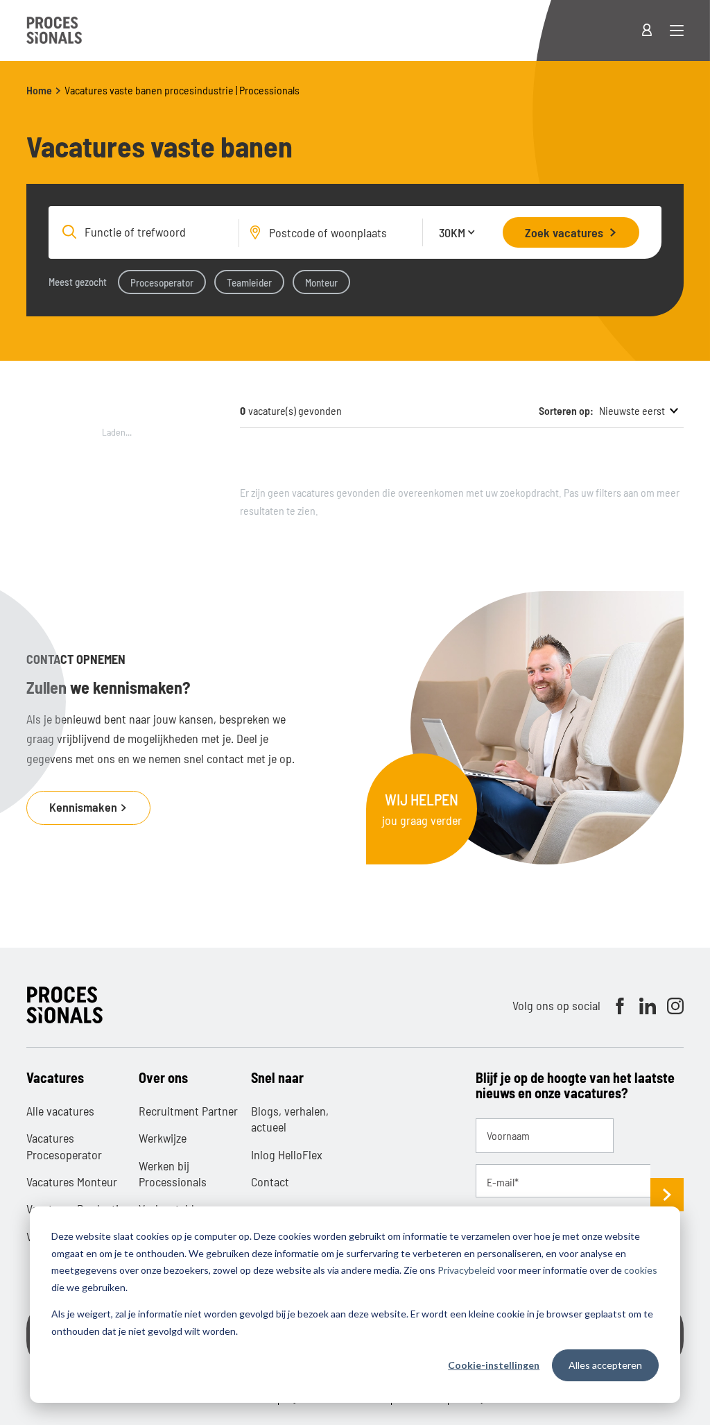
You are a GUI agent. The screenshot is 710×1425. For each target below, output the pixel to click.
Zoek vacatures (564, 232)
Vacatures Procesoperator (64, 1145)
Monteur (321, 282)
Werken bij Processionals (173, 1173)
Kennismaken (84, 806)
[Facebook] (620, 1006)
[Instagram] (675, 1006)
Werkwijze (163, 1137)
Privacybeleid (466, 1270)
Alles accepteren (605, 1365)
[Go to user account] (655, 30)
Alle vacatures (60, 1110)
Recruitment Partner (188, 1110)
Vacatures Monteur (71, 1181)
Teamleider (249, 282)
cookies (640, 1270)
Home (39, 90)
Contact (270, 1181)
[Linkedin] (647, 1006)
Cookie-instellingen (493, 1365)
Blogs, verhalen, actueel (290, 1118)
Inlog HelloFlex (286, 1154)
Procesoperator (161, 282)
